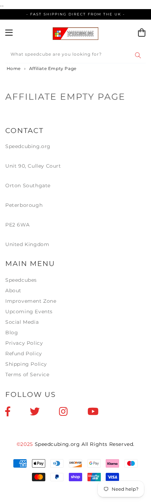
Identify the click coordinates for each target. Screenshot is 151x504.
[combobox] (75, 55)
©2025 (26, 444)
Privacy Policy (24, 343)
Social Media (22, 322)
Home (13, 68)
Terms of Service (27, 374)
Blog (11, 332)
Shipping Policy (26, 364)
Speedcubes (21, 280)
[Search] (138, 55)
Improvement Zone (31, 301)
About (13, 290)
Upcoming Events (29, 311)
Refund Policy (23, 353)
